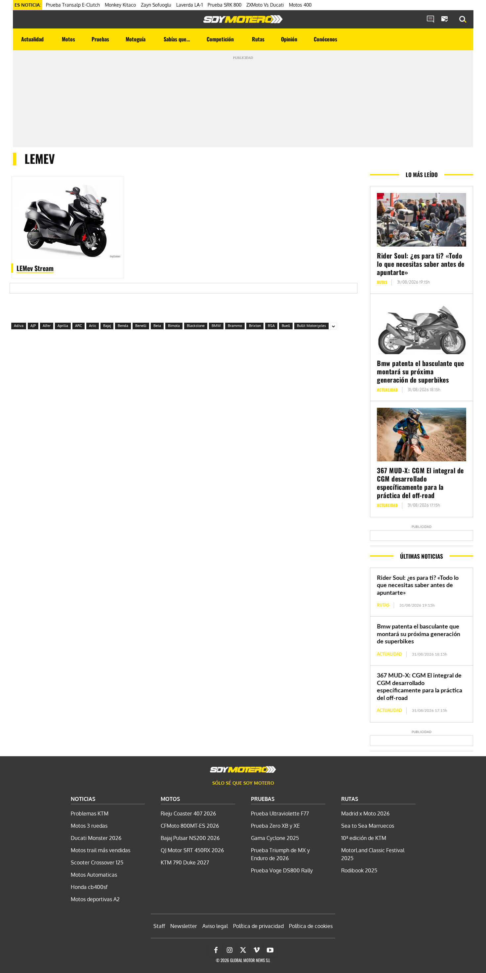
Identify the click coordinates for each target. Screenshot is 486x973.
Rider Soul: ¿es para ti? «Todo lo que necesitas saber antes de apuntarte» (421, 264)
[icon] (430, 19)
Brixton (255, 325)
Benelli (140, 325)
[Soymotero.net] (243, 19)
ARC (78, 325)
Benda (123, 325)
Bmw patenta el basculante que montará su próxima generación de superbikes (420, 371)
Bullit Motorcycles (311, 325)
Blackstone (196, 325)
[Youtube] (270, 950)
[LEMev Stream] (67, 219)
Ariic (92, 325)
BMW (216, 325)
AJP (33, 325)
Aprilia (63, 325)
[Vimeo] (256, 950)
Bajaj (107, 325)
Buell (286, 325)
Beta (157, 325)
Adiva (18, 325)
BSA (271, 325)
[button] (462, 19)
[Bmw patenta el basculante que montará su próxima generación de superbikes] (421, 327)
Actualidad (387, 390)
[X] (243, 950)
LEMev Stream (35, 268)
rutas (382, 282)
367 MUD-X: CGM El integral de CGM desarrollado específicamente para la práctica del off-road (420, 482)
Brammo (235, 325)
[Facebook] (216, 950)
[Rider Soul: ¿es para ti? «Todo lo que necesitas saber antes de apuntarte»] (421, 220)
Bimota (174, 325)
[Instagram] (229, 950)
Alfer (47, 325)
